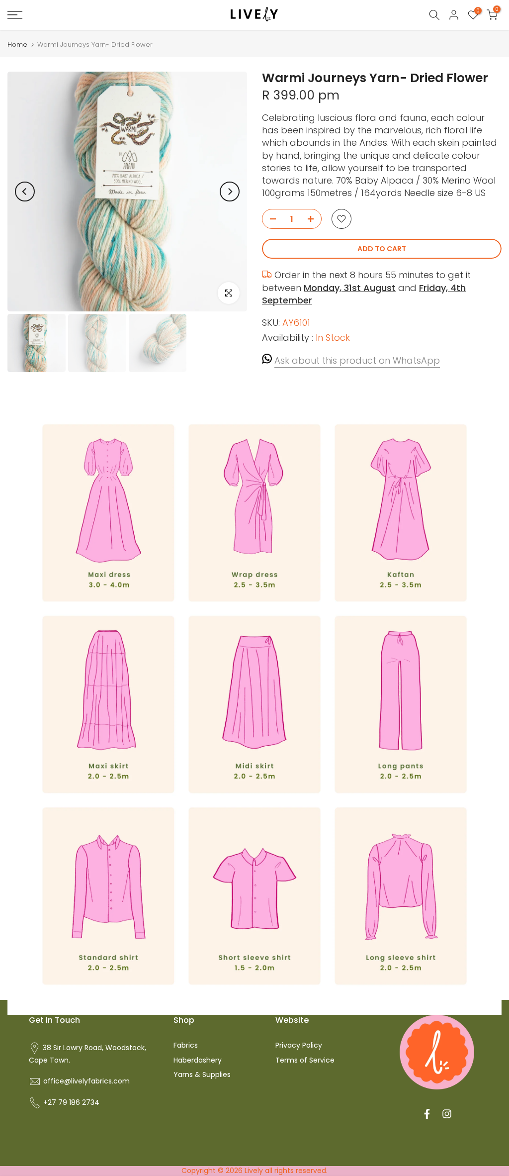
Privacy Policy (298, 1045)
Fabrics (185, 1045)
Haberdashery (197, 1060)
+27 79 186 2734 (71, 1102)
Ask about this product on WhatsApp (357, 360)
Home (17, 44)
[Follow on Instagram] (447, 1113)
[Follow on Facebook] (427, 1113)
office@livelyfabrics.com (86, 1081)
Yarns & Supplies (202, 1074)
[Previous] (25, 191)
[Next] (230, 191)
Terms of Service (305, 1060)
